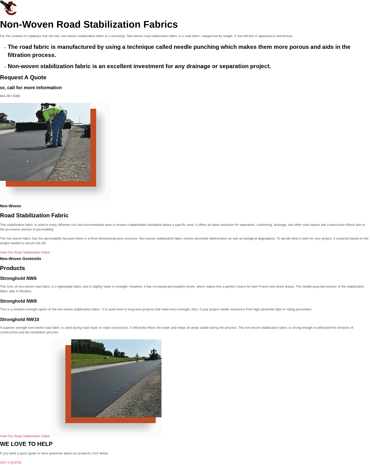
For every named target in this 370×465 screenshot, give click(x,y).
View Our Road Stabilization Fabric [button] (25, 252)
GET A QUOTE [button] (11, 462)
